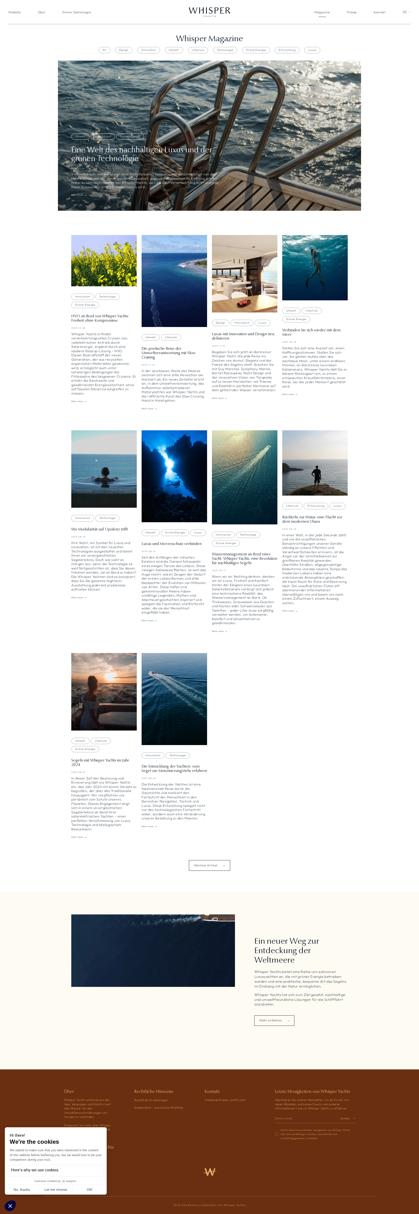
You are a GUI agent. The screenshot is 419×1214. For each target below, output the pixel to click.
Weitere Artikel (206, 865)
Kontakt (380, 12)
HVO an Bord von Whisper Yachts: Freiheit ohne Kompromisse (100, 318)
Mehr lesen (77, 195)
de (405, 12)
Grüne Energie (256, 50)
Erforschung (287, 50)
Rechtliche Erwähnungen (151, 1100)
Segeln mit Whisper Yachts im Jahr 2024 (100, 762)
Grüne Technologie (76, 12)
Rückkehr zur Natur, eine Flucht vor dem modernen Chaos (312, 519)
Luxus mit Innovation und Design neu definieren (243, 336)
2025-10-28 (78, 328)
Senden (345, 1118)
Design (124, 50)
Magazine (322, 12)
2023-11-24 (78, 168)
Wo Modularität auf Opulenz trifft (99, 529)
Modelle (14, 12)
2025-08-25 (289, 342)
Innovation (148, 50)
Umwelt (174, 50)
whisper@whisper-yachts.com (225, 1100)
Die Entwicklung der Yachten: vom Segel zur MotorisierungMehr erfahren (174, 768)
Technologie (225, 50)
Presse (352, 12)
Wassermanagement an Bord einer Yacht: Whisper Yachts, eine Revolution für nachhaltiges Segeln (244, 558)
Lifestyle (198, 50)
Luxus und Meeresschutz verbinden (171, 543)
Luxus (312, 50)
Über (42, 12)
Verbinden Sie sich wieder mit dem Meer (311, 332)
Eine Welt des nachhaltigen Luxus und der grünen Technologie (141, 154)
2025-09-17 (219, 570)
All (104, 50)
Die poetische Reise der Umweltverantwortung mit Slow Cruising (168, 352)
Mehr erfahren (271, 1020)
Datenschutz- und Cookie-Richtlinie (158, 1107)
